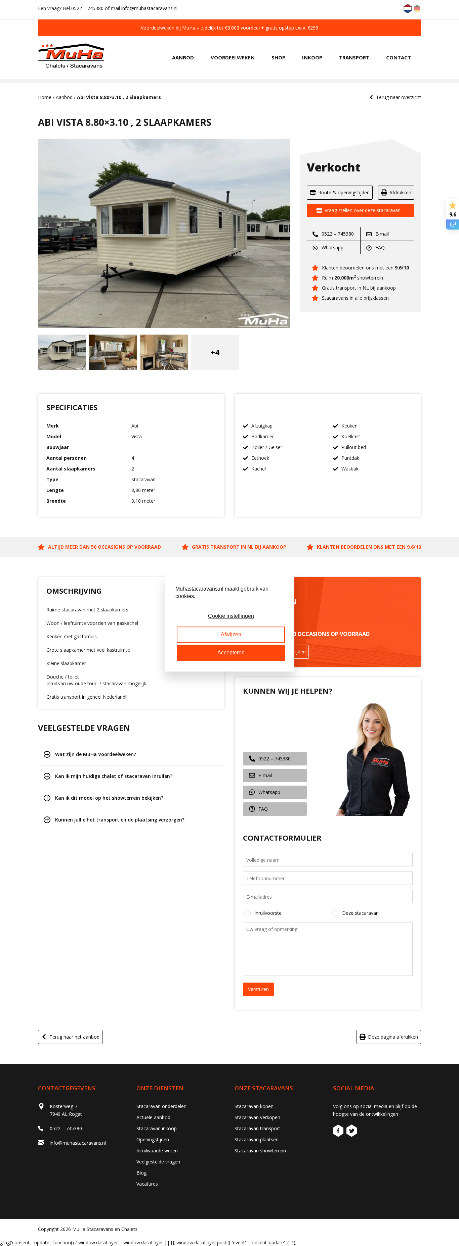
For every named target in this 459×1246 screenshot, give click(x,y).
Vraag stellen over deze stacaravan (363, 210)
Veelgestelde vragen (158, 1161)
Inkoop (312, 57)
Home (44, 97)
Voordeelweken (233, 57)
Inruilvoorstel (268, 913)
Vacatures (147, 1184)
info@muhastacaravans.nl (149, 8)
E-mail (381, 234)
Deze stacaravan (360, 913)
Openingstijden (152, 1139)
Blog (141, 1172)
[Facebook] (339, 1132)
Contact (398, 57)
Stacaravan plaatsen (257, 1139)
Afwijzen (231, 634)
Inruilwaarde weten (157, 1150)
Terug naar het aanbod (74, 1037)
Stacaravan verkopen (257, 1117)
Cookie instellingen (231, 616)
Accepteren (231, 652)
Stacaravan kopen (254, 1106)
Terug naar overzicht (398, 97)
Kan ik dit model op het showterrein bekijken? (109, 798)
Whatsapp (331, 247)
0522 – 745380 (87, 8)
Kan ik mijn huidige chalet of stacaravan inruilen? (113, 776)
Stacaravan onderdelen (161, 1106)
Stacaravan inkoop (156, 1128)
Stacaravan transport (257, 1128)
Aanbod (183, 57)
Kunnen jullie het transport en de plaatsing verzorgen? (119, 819)
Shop (278, 57)
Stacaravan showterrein (260, 1150)
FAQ (379, 247)
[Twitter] (351, 1132)
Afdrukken (400, 192)
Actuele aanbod (153, 1117)
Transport (354, 57)
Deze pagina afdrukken (393, 1037)
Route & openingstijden (344, 192)
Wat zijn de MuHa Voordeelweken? (95, 754)
